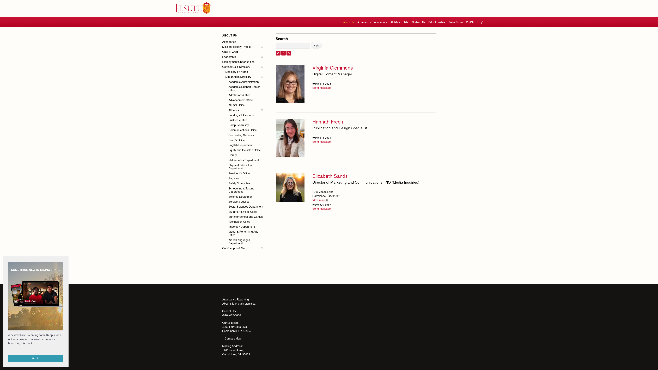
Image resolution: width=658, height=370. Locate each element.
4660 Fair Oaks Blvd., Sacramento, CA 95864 (236, 329)
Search (282, 38)
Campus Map (233, 338)
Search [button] (482, 22)
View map (318, 200)
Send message (321, 88)
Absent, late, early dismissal (239, 303)
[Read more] (290, 84)
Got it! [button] (35, 358)
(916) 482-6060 (231, 315)
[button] (8, 350)
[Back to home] (193, 8)
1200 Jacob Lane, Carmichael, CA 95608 (236, 352)
